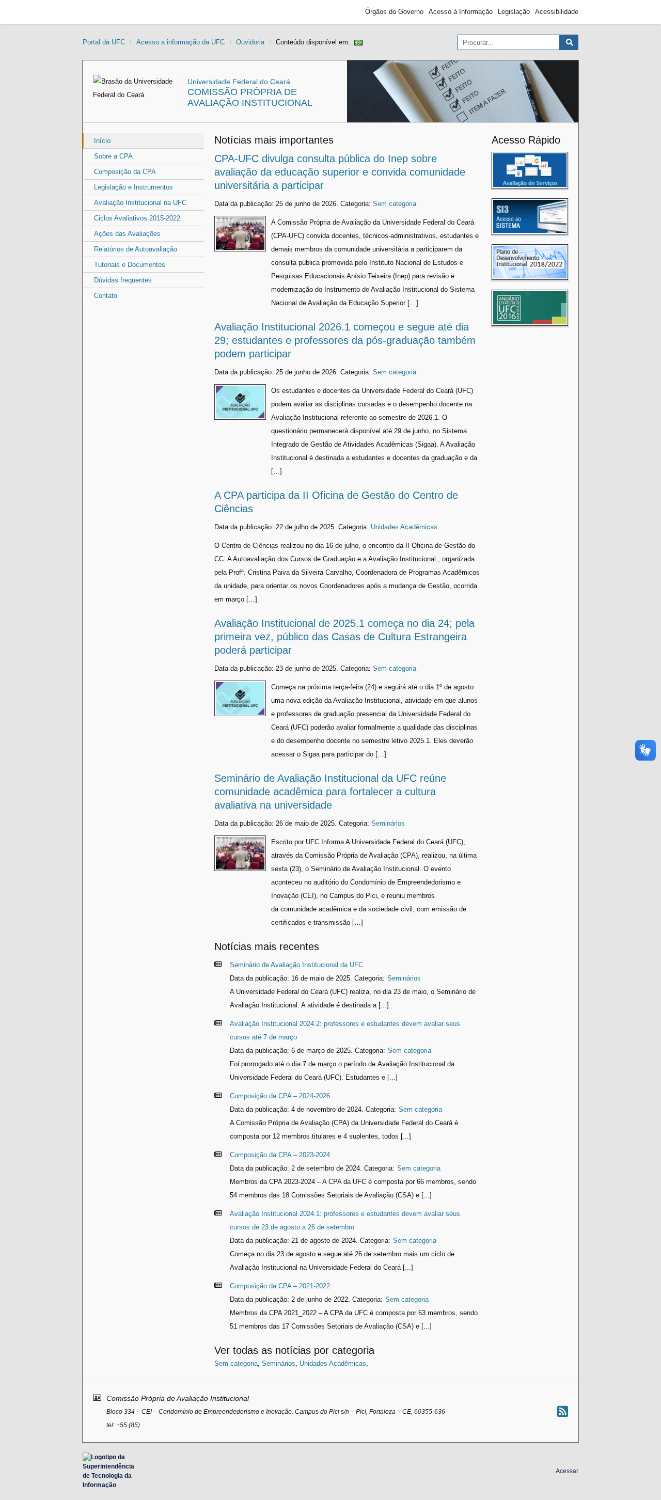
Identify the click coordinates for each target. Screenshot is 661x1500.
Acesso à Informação (461, 11)
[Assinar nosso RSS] (562, 1411)
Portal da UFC (104, 42)
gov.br (101, 12)
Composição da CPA (125, 172)
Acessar (567, 1471)
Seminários (388, 823)
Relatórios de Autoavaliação (135, 249)
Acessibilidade (556, 11)
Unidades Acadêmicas (404, 527)
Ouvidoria (250, 42)
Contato (105, 295)
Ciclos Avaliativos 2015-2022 (137, 218)
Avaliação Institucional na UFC (140, 203)
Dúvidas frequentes (123, 280)
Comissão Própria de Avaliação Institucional (249, 97)
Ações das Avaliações (127, 234)
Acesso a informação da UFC (180, 42)
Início (102, 141)
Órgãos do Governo (394, 11)
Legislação (514, 11)
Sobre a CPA (113, 156)
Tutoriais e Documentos (129, 265)
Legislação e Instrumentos (133, 187)
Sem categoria (394, 204)
